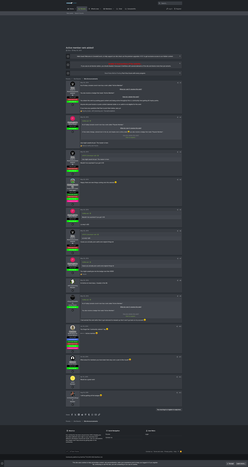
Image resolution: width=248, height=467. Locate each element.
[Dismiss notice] (179, 56)
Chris (69, 50)
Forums (108, 434)
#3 (180, 152)
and (90, 145)
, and (98, 111)
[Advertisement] (124, 29)
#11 (180, 357)
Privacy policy (168, 451)
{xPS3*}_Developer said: (89, 155)
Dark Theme (75, 451)
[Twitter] (181, 457)
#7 (180, 258)
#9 (180, 296)
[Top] (178, 451)
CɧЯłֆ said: (85, 121)
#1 (180, 82)
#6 (180, 231)
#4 (180, 179)
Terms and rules (158, 451)
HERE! (141, 56)
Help (175, 451)
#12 (180, 377)
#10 (180, 326)
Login (147, 434)
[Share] (178, 83)
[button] (75, 9)
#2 (180, 117)
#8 (180, 280)
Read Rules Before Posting (113, 73)
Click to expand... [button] (131, 137)
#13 (180, 392)
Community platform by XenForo (84, 457)
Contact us (109, 437)
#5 (180, 210)
